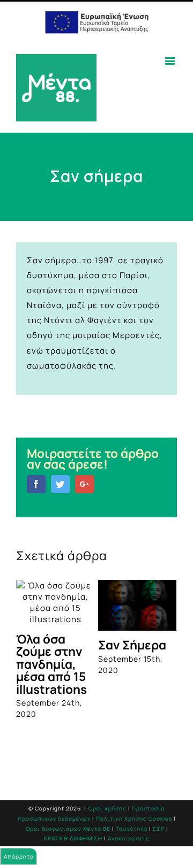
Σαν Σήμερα (132, 645)
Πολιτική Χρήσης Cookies (134, 818)
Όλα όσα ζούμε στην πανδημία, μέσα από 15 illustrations (51, 664)
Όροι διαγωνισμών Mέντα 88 (67, 828)
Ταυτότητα (131, 828)
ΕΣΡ (159, 828)
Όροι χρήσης (107, 808)
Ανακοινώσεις (129, 838)
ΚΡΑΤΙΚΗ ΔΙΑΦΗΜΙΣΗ (73, 838)
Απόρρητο (19, 856)
